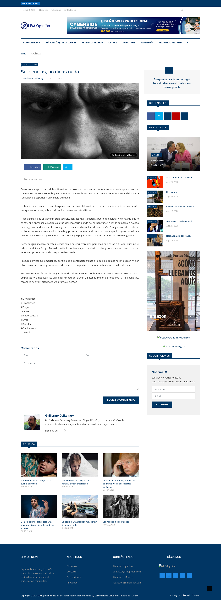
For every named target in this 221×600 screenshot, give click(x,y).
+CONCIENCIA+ (31, 42)
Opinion (156, 155)
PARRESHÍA (147, 42)
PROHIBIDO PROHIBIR (170, 42)
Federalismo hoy (92, 42)
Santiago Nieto (158, 160)
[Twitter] (182, 9)
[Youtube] (192, 9)
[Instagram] (182, 575)
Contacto (196, 595)
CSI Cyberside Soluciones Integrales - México (116, 595)
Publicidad (56, 9)
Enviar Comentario (121, 400)
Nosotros (43, 9)
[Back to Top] (209, 588)
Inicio (23, 53)
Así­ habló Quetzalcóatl (61, 42)
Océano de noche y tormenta (180, 206)
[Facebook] (177, 9)
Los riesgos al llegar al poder (117, 522)
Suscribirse (162, 404)
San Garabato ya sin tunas (179, 177)
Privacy (173, 595)
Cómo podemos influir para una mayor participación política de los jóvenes (38, 525)
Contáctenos (69, 9)
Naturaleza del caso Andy (178, 236)
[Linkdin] (197, 9)
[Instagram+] (187, 9)
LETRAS (112, 42)
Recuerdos (171, 192)
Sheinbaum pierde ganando (179, 221)
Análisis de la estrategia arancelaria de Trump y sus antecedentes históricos (120, 483)
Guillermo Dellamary (33, 78)
